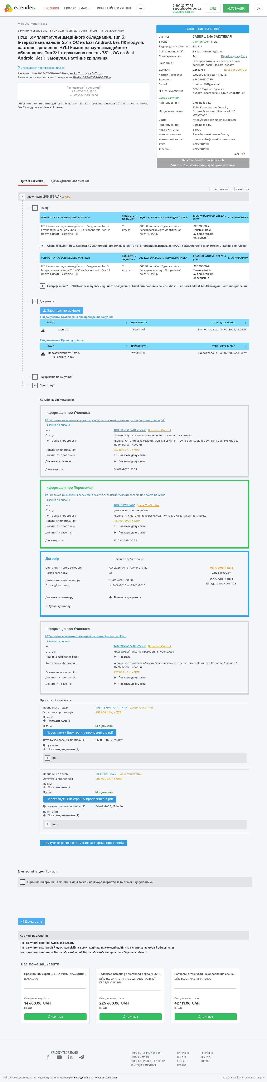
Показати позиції (59, 721)
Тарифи (205, 1061)
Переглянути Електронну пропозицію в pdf (80, 732)
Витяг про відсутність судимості (202, 160)
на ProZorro (78, 73)
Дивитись (55, 1017)
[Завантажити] (43, 331)
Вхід (212, 8)
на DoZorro (95, 73)
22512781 (199, 69)
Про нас (181, 1065)
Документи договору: (59, 597)
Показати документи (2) (63, 749)
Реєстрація (236, 8)
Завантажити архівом (63, 310)
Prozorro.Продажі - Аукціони (148, 1061)
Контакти (182, 1061)
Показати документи (132, 455)
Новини (181, 1056)
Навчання (183, 1053)
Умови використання (105, 1077)
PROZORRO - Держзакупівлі (146, 1053)
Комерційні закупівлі (114, 8)
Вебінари (206, 1056)
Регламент (207, 1053)
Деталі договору (59, 606)
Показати (124, 656)
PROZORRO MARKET (78, 8)
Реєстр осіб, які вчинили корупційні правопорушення (203, 165)
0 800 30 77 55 (183, 6)
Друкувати (33, 921)
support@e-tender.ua (187, 8)
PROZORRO (51, 8)
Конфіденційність (83, 1077)
